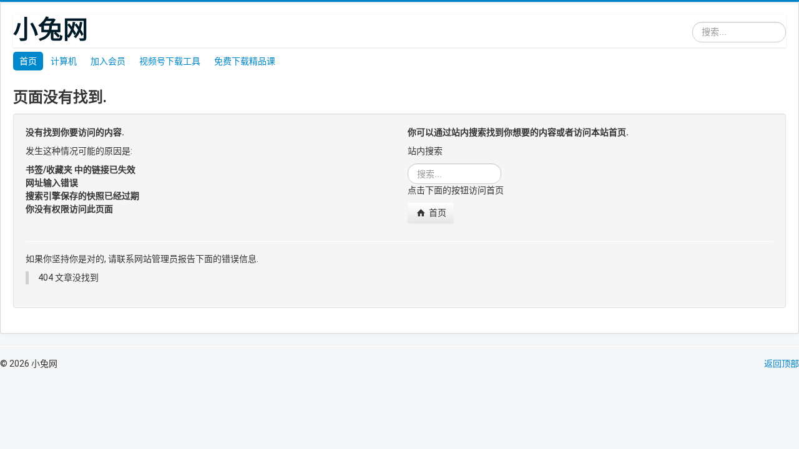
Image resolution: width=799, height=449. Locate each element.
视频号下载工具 (169, 61)
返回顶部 (781, 364)
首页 (28, 61)
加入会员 (108, 61)
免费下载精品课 (244, 61)
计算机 (64, 61)
